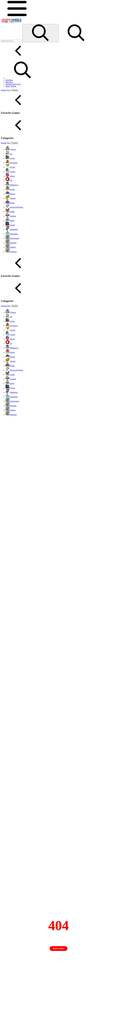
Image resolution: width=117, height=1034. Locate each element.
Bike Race (9, 82)
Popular (4, 90)
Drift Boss (9, 80)
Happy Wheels (10, 86)
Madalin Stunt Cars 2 (13, 84)
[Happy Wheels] (11, 23)
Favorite (14, 90)
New (9, 90)
